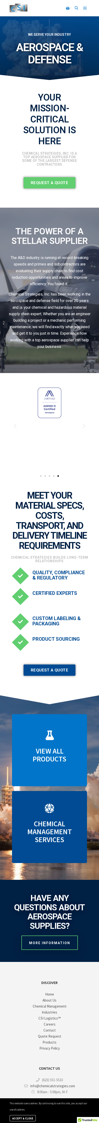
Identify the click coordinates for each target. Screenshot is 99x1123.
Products (49, 1042)
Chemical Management (50, 1006)
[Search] (76, 8)
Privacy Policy (49, 1048)
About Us (49, 1000)
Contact (49, 1030)
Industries (49, 1012)
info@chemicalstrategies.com (52, 1086)
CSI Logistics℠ (49, 1018)
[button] (15, 426)
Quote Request (49, 1036)
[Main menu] (85, 8)
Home (49, 994)
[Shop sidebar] (67, 8)
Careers (50, 1024)
